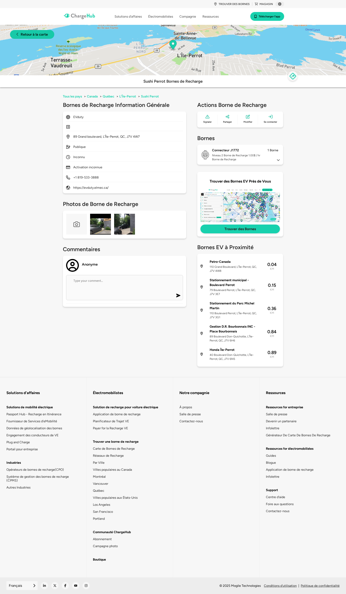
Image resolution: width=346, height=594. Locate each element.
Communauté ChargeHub (112, 532)
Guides (271, 456)
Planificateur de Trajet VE (111, 421)
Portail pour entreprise (22, 449)
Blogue (271, 463)
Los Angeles (101, 505)
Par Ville (99, 463)
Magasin (266, 4)
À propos (185, 407)
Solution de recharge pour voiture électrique (125, 407)
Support (272, 490)
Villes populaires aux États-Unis (115, 498)
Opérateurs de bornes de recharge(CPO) (35, 470)
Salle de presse (190, 414)
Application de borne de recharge (117, 414)
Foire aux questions (280, 504)
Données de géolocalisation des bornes (34, 428)
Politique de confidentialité (320, 586)
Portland (99, 519)
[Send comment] (178, 295)
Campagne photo (105, 546)
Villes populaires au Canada (112, 470)
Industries (13, 463)
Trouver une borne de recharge (116, 441)
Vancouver (100, 484)
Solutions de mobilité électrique (29, 407)
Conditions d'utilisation (280, 586)
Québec (108, 96)
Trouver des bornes (234, 4)
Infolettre (272, 428)
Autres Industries (18, 487)
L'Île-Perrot (127, 96)
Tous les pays (72, 96)
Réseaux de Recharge (108, 456)
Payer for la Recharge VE (110, 428)
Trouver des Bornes (240, 229)
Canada (92, 96)
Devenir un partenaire (281, 421)
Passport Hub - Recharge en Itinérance (33, 414)
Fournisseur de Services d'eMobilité (31, 421)
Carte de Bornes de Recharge (114, 449)
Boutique (99, 559)
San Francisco (103, 512)
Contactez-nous (191, 421)
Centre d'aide (275, 497)
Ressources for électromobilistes (289, 449)
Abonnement (102, 539)
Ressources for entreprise (284, 407)
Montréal (99, 477)
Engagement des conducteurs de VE (32, 435)
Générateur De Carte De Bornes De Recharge (298, 435)
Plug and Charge (18, 442)
